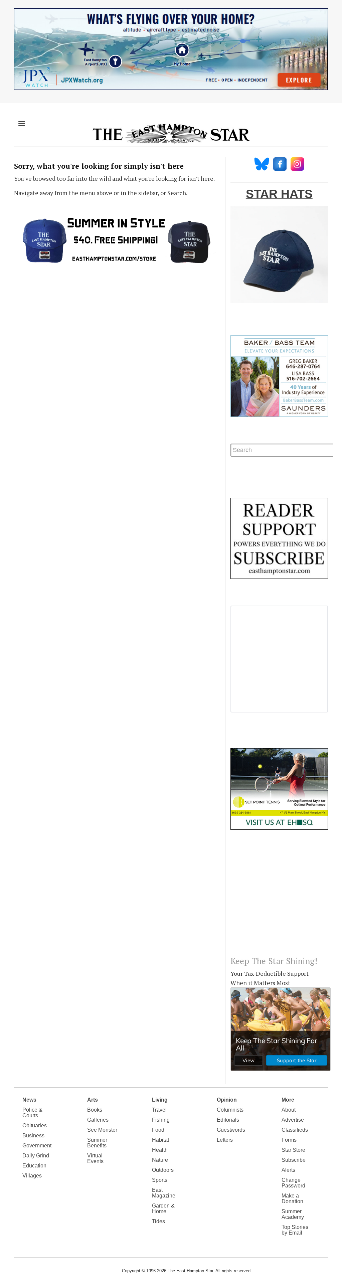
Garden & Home (163, 1208)
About (289, 1110)
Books (94, 1110)
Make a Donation (292, 1198)
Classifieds (295, 1130)
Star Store (293, 1150)
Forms (289, 1140)
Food (158, 1130)
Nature (160, 1160)
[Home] (171, 133)
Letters (225, 1140)
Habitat (160, 1140)
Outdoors (163, 1170)
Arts (92, 1100)
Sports (159, 1180)
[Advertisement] (279, 898)
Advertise (293, 1120)
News (29, 1100)
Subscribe (294, 1160)
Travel (159, 1110)
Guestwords (231, 1130)
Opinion (227, 1100)
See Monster (102, 1130)
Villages (32, 1175)
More (288, 1100)
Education (34, 1165)
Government (36, 1145)
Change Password (293, 1182)
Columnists (230, 1110)
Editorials (228, 1120)
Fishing (161, 1120)
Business (33, 1135)
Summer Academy (293, 1214)
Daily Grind (35, 1155)
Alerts (288, 1170)
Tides (158, 1221)
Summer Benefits (97, 1142)
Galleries (98, 1120)
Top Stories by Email (295, 1230)
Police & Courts (32, 1112)
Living (160, 1100)
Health (160, 1150)
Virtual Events (95, 1158)
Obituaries (34, 1125)
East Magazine (163, 1192)
